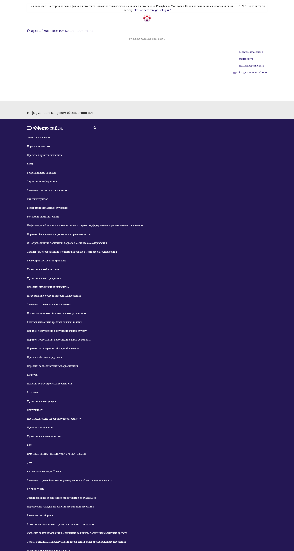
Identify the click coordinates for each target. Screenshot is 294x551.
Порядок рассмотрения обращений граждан (53, 348)
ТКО (29, 462)
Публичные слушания (40, 427)
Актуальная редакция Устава (44, 471)
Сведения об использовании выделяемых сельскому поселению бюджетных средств (77, 533)
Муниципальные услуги (41, 401)
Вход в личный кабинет (253, 72)
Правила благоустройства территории (49, 383)
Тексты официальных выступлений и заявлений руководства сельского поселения (76, 541)
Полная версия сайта (251, 65)
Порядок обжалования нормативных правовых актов (59, 234)
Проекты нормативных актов (44, 155)
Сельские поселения (251, 52)
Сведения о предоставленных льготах (49, 304)
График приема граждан (41, 172)
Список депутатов (37, 199)
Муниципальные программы (44, 278)
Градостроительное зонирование (46, 260)
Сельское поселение (38, 137)
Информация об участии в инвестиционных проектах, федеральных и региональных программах (85, 225)
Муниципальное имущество (44, 436)
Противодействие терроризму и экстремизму (54, 418)
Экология (32, 392)
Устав (30, 164)
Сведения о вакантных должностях (48, 190)
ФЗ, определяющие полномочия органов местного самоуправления (67, 243)
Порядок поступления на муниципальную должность (59, 339)
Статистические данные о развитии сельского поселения (60, 524)
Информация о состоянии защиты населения (54, 295)
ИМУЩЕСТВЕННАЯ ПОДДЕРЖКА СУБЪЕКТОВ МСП (56, 454)
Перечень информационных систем (48, 287)
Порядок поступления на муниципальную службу (57, 331)
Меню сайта (246, 59)
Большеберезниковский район (147, 38)
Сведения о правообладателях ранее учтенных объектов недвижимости (69, 480)
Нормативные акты (38, 146)
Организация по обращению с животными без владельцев (61, 497)
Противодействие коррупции (44, 357)
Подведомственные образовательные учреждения (56, 313)
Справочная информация (42, 181)
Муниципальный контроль (43, 269)
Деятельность (35, 410)
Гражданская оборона (40, 515)
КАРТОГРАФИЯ (36, 489)
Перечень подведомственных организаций (52, 366)
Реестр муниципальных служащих (47, 208)
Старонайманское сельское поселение (60, 31)
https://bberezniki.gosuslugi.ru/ (152, 10)
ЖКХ (29, 445)
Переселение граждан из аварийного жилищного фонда (60, 506)
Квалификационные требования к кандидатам (54, 322)
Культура (32, 374)
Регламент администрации (43, 216)
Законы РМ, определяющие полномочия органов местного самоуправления (72, 251)
